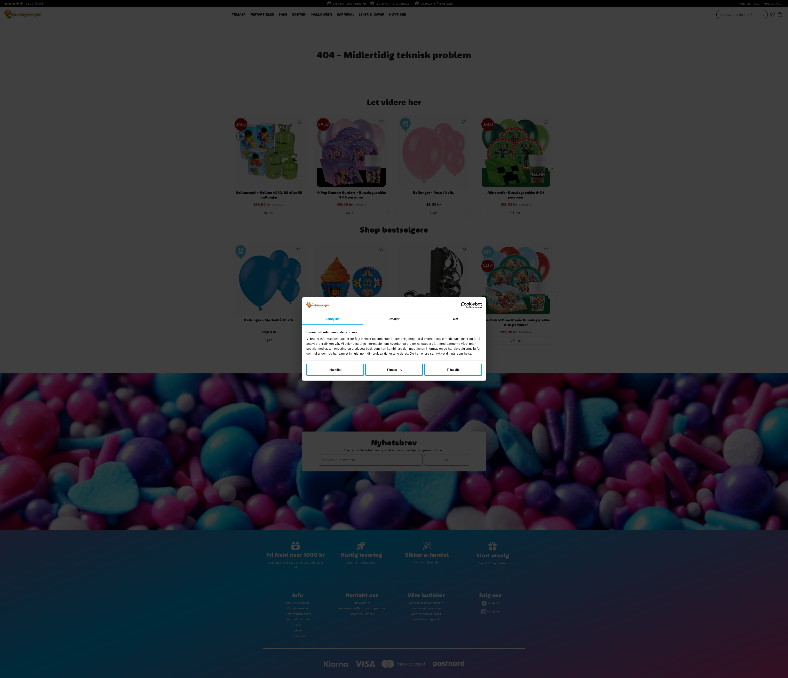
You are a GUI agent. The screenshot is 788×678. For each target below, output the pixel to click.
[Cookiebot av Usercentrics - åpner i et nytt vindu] (464, 305)
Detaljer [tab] (394, 319)
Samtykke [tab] (332, 319)
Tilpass (392, 369)
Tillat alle (453, 369)
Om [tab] (455, 319)
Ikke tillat (335, 369)
